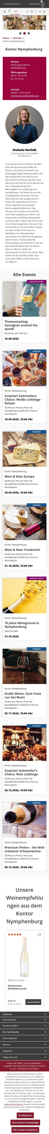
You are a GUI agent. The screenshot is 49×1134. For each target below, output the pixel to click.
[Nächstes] (44, 25)
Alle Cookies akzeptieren (25, 1129)
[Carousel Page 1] (20, 33)
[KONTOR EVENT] (24, 298)
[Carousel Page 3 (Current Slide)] (29, 33)
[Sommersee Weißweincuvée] (24, 957)
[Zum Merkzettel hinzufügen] (39, 935)
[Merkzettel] (36, 11)
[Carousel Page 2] (24, 33)
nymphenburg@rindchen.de (25, 95)
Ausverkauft (33, 1002)
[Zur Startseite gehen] (14, 14)
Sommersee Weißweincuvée (17, 987)
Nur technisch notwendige (25, 1122)
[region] (24, 25)
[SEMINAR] (24, 368)
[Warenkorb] (44, 11)
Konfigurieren (25, 1115)
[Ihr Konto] (40, 11)
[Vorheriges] (5, 25)
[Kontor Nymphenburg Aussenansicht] (24, 22)
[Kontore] (32, 11)
